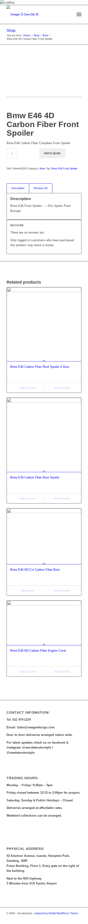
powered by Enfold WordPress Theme (56, 913)
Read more (27, 590)
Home (26, 35)
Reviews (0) (41, 188)
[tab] (18, 188)
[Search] (68, 14)
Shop (11, 31)
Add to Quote (52, 153)
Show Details (61, 387)
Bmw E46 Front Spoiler (64, 168)
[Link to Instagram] (77, 918)
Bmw (45, 35)
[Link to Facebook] (70, 918)
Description (17, 188)
